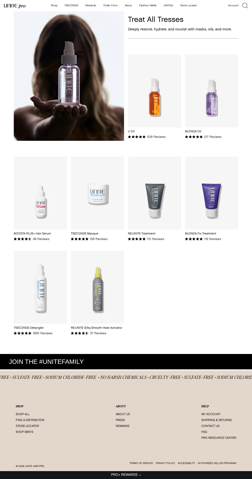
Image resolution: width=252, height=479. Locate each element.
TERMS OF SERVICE (141, 463)
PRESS (120, 420)
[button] (126, 475)
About (128, 5)
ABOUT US (123, 414)
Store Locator (188, 5)
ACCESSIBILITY (186, 463)
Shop (54, 5)
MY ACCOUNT (210, 414)
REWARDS (122, 426)
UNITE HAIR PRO (34, 466)
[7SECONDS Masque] (97, 193)
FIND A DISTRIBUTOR (30, 420)
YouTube (226, 361)
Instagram (203, 361)
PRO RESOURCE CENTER (218, 438)
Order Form (110, 5)
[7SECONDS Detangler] (40, 287)
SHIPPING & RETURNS (216, 420)
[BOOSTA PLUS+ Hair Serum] (40, 193)
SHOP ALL (23, 414)
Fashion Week (148, 5)
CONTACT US (210, 426)
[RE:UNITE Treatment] (154, 193)
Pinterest (237, 361)
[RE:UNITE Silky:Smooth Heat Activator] (97, 287)
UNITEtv (168, 5)
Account (233, 5)
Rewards (90, 5)
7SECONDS (71, 5)
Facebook (214, 361)
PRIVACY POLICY (165, 463)
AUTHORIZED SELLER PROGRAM (217, 463)
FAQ (204, 432)
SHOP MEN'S (24, 432)
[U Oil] (154, 90)
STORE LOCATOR (27, 426)
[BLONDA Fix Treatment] (211, 193)
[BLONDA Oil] (211, 90)
